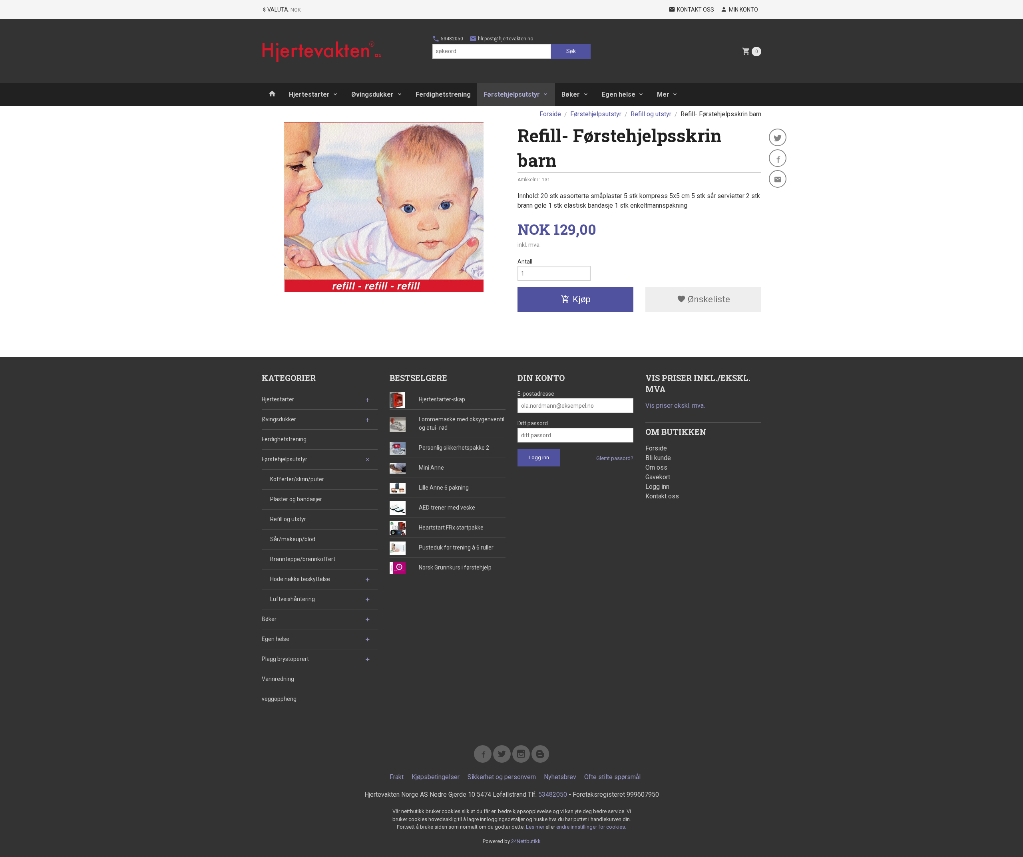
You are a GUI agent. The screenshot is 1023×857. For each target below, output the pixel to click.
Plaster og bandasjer (296, 499)
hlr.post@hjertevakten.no (505, 39)
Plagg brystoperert (285, 659)
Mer (663, 94)
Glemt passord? (614, 458)
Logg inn (657, 486)
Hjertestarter (309, 94)
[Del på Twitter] (777, 137)
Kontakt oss (662, 496)
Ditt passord (532, 423)
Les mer (535, 827)
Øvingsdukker (372, 94)
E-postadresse (535, 394)
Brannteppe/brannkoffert (302, 559)
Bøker (570, 94)
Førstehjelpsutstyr (512, 94)
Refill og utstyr (288, 519)
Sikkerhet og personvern (502, 777)
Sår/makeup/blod (292, 539)
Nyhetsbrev (560, 777)
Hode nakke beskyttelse (300, 579)
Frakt (397, 777)
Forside (550, 114)
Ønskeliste (708, 299)
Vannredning (278, 679)
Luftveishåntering (292, 599)
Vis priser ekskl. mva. (675, 405)
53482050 (451, 39)
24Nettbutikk (526, 841)
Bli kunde (658, 458)
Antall (524, 261)
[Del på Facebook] (777, 158)
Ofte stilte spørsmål (612, 777)
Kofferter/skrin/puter (297, 479)
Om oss (656, 467)
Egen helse (618, 94)
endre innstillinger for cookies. (591, 827)
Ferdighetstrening (443, 94)
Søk (571, 51)
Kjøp (582, 299)
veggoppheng (279, 699)
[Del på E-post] (777, 179)
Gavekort (657, 477)
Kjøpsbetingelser (436, 777)
